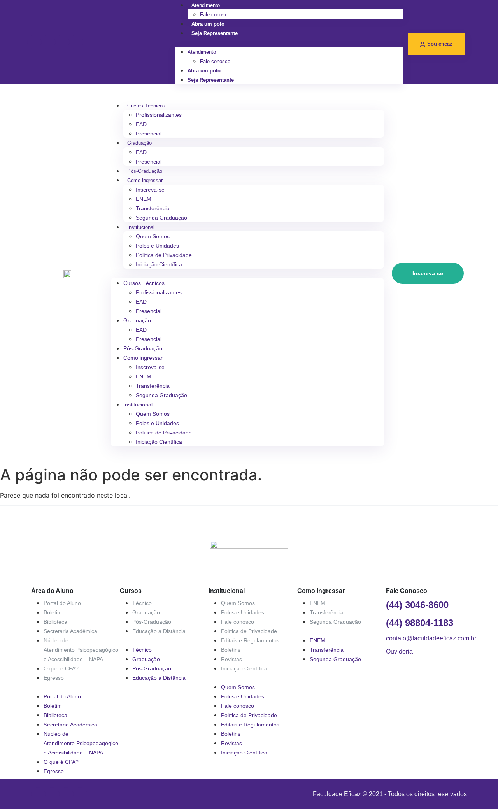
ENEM (143, 199)
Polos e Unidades (157, 246)
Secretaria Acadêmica (70, 631)
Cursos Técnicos (146, 106)
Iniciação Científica (159, 264)
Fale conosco (215, 15)
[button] (289, 42)
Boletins (230, 650)
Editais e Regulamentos (250, 640)
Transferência (153, 208)
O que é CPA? (61, 668)
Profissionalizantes (159, 115)
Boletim (53, 612)
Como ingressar (145, 180)
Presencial (148, 133)
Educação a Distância (159, 631)
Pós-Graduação (144, 171)
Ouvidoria (399, 651)
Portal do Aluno (62, 603)
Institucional (140, 227)
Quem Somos (153, 236)
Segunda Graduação (161, 218)
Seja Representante (214, 33)
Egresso (54, 678)
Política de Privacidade (164, 255)
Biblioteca (55, 622)
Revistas (231, 659)
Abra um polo (207, 24)
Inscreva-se (150, 189)
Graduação (139, 143)
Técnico (142, 603)
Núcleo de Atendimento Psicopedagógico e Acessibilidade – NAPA (81, 649)
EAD (141, 124)
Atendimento (205, 5)
